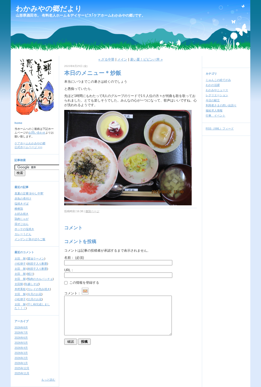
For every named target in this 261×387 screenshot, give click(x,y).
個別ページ (92, 211)
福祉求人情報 (214, 110)
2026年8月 (21, 327)
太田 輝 (20, 258)
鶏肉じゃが (22, 218)
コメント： (72, 293)
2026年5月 (21, 342)
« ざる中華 (106, 59)
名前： (74, 258)
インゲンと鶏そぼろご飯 (30, 239)
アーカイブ (22, 321)
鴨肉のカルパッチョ (40, 278)
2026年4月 (21, 347)
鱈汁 (30, 273)
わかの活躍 (213, 85)
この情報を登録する (83, 282)
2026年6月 (21, 337)
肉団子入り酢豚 (37, 263)
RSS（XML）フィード (220, 128)
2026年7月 (21, 332)
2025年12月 (22, 368)
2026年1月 (21, 363)
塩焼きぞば (22, 203)
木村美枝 (20, 289)
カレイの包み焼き (39, 289)
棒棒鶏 (19, 208)
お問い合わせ (37, 132)
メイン (122, 59)
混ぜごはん (22, 223)
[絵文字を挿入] (85, 293)
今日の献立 (213, 100)
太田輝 (19, 283)
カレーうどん (23, 234)
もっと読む (48, 379)
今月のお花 (35, 294)
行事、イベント (215, 115)
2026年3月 (21, 352)
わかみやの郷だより (49, 8)
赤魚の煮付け (23, 198)
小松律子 (20, 263)
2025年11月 (22, 373)
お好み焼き (22, 213)
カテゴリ (211, 73)
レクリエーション (217, 95)
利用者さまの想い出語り (221, 105)
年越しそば (32, 283)
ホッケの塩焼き (24, 229)
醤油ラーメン (36, 258)
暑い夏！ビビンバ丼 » (146, 59)
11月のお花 (35, 299)
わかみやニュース (217, 90)
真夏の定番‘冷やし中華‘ (29, 193)
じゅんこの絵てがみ (218, 79)
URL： (69, 270)
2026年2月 (21, 358)
